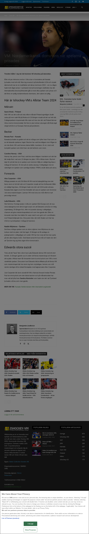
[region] (44, 512)
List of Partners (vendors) (10, 518)
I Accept (30, 524)
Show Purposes (30, 530)
